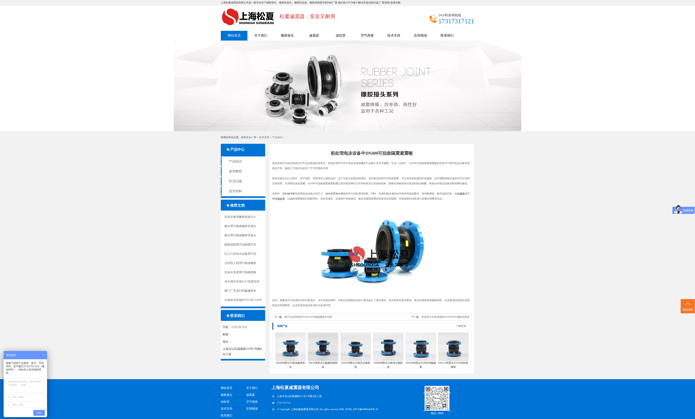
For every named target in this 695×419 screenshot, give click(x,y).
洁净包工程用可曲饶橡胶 (240, 263)
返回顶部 (688, 309)
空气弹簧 (367, 35)
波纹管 (341, 35)
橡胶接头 (287, 35)
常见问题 (235, 181)
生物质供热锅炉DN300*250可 (243, 299)
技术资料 (235, 191)
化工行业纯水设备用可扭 (240, 253)
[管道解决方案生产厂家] (347, 86)
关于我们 (260, 35)
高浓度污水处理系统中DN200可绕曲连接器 (445, 317)
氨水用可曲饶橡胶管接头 (240, 226)
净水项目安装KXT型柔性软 (242, 281)
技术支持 (393, 35)
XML (342, 409)
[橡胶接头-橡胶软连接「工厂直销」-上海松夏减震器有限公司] (250, 7)
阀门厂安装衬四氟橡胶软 (240, 290)
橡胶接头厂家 (248, 137)
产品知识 (277, 137)
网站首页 (234, 35)
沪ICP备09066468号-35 (365, 409)
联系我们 (447, 35)
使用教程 (235, 171)
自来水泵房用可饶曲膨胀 (240, 272)
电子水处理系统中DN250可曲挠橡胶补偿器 (308, 317)
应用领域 (420, 35)
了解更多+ (461, 326)
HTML (349, 409)
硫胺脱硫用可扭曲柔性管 (240, 244)
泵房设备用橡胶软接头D (240, 216)
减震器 (314, 35)
